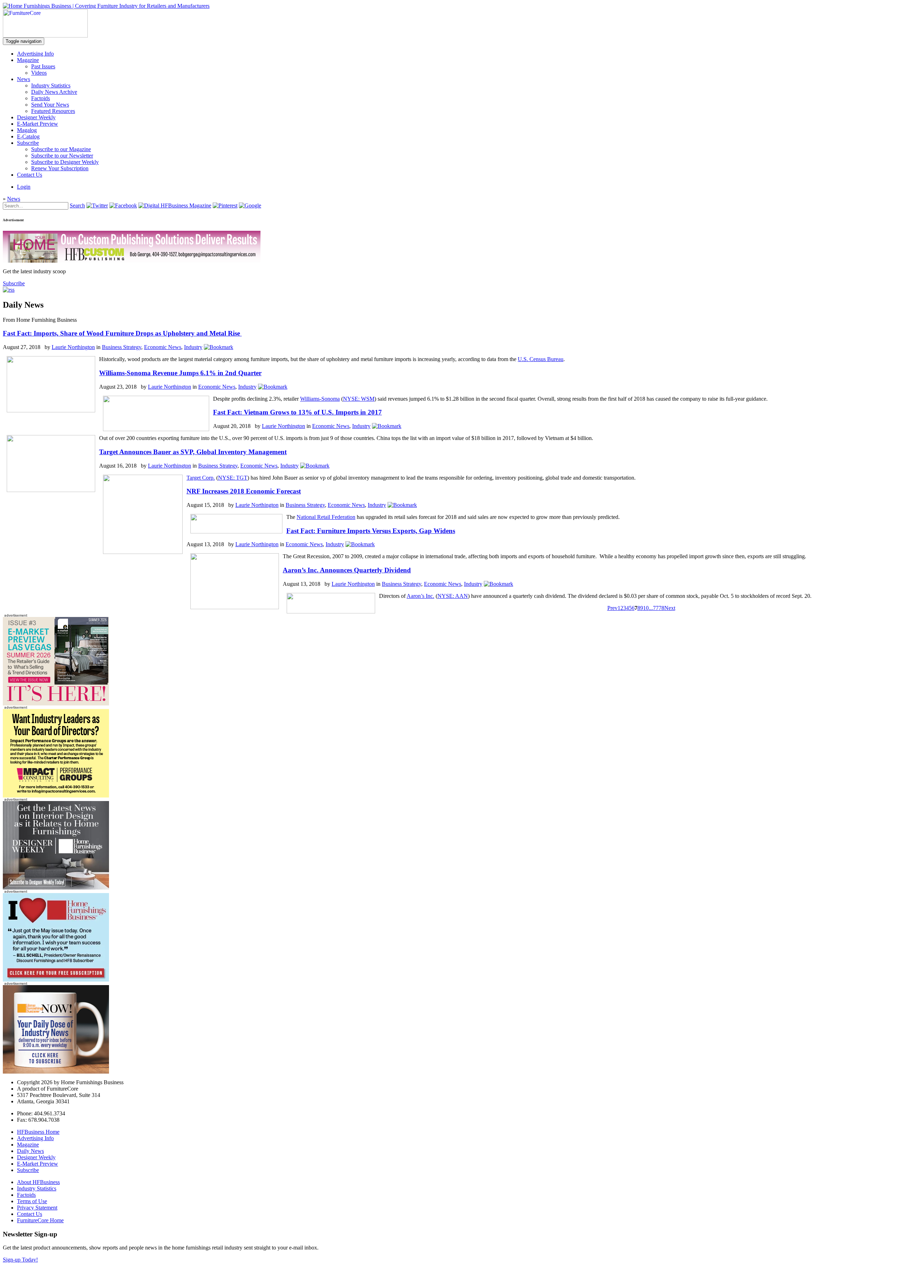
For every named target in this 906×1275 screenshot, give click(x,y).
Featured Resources (53, 111)
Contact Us (29, 175)
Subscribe (28, 143)
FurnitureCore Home (40, 1220)
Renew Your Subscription (59, 168)
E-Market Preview (37, 124)
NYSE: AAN (452, 596)
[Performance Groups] (56, 796)
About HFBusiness (38, 1182)
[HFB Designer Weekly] (56, 888)
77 (656, 608)
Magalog (27, 130)
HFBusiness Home (38, 1132)
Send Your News (50, 105)
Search (77, 205)
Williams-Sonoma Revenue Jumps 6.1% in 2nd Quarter (180, 373)
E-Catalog (28, 136)
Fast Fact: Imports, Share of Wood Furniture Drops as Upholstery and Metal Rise (122, 333)
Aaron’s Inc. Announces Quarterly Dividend (347, 570)
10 (646, 608)
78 (661, 608)
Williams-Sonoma (320, 399)
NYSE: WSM (358, 399)
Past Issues (43, 66)
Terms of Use (32, 1201)
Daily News (30, 1151)
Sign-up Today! (20, 1260)
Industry (193, 347)
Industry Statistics (50, 85)
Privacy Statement (37, 1208)
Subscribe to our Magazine (61, 149)
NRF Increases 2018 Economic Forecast (244, 491)
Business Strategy (121, 347)
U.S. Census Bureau (540, 359)
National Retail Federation (326, 517)
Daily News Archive (54, 92)
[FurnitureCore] (45, 36)
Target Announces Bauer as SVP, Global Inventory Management (193, 452)
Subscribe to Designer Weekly (65, 162)
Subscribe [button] (14, 283)
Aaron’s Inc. (420, 596)
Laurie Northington (73, 347)
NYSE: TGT (232, 478)
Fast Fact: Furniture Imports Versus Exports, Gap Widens (370, 530)
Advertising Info (35, 54)
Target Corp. (201, 478)
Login (23, 187)
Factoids (40, 98)
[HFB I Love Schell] (56, 980)
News (23, 79)
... (651, 608)
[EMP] (56, 704)
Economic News (162, 347)
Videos (39, 73)
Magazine (28, 60)
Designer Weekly (36, 117)
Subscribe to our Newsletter (62, 156)
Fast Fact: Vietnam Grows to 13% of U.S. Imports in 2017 (297, 412)
